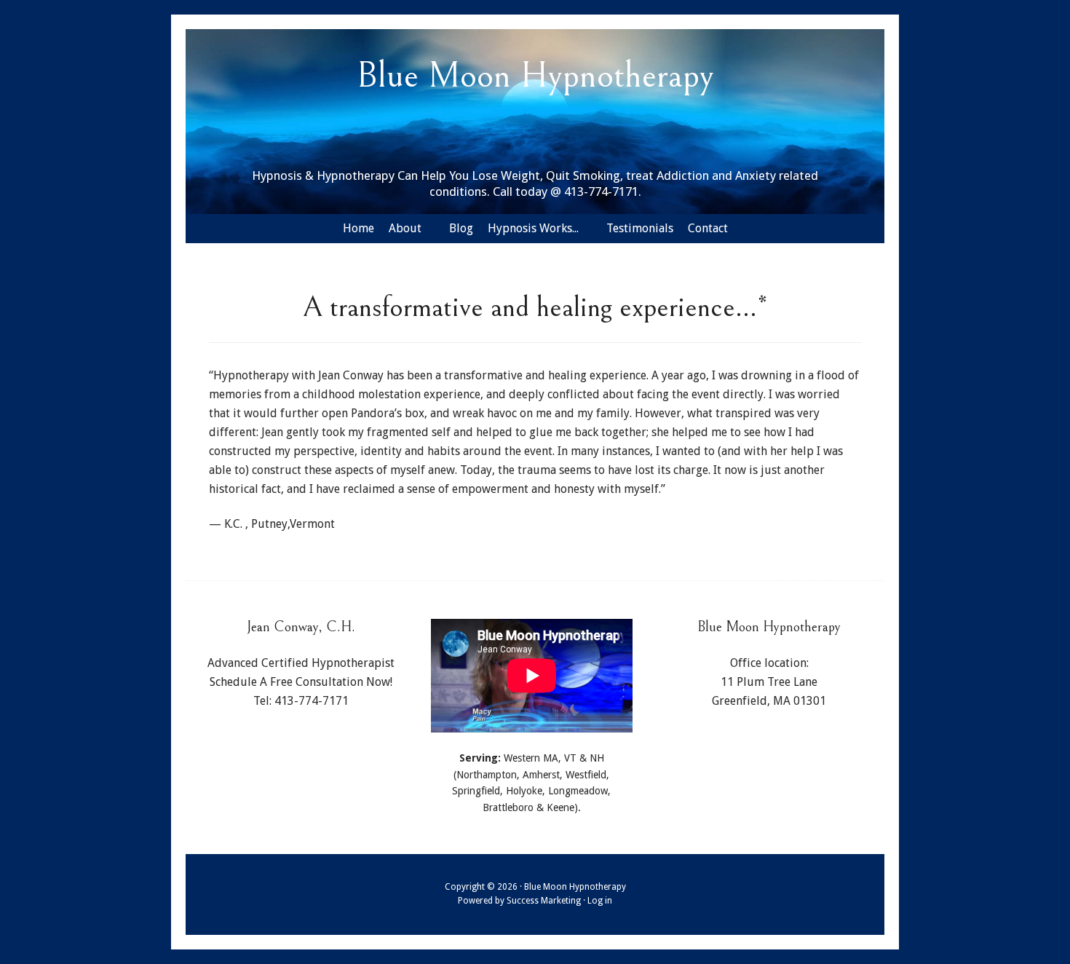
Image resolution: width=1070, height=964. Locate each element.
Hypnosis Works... (533, 228)
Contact (708, 228)
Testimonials (639, 228)
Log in (599, 901)
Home (358, 228)
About (405, 228)
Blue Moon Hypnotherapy (535, 76)
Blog (461, 228)
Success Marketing (544, 901)
